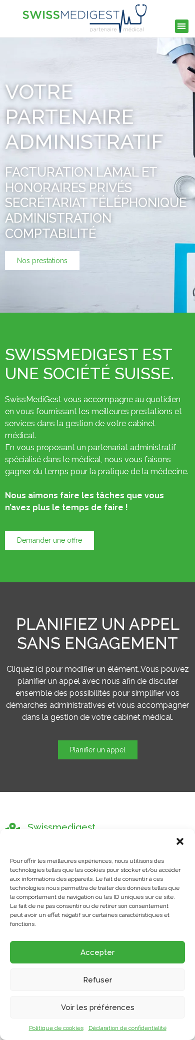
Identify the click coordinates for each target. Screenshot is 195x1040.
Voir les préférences (97, 1007)
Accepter (97, 952)
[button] (180, 841)
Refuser (97, 979)
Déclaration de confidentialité (127, 1027)
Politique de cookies (56, 1027)
